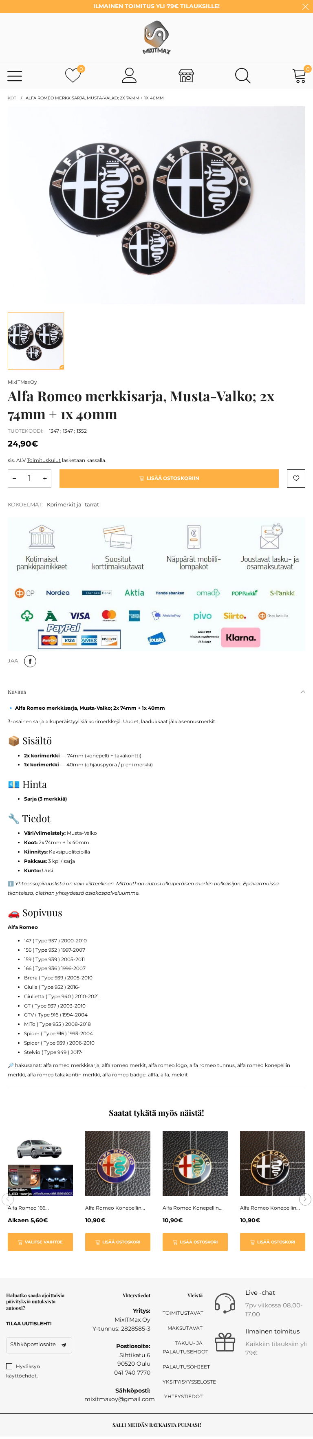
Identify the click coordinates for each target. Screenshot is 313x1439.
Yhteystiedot (183, 1396)
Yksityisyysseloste (183, 1382)
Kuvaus (17, 691)
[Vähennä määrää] (14, 478)
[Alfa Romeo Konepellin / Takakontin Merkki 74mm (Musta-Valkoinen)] (272, 1163)
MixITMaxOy (22, 382)
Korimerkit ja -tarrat (73, 504)
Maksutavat (185, 1328)
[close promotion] (305, 6)
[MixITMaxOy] (156, 37)
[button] (8, 1199)
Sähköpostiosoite (33, 1344)
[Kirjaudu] (129, 75)
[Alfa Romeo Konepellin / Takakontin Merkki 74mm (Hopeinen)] (117, 1163)
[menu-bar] (15, 75)
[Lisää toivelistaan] (296, 478)
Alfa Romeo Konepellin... (115, 1208)
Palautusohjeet (183, 1367)
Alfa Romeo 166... (28, 1208)
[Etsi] (242, 75)
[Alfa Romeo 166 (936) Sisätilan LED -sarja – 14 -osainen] (40, 1163)
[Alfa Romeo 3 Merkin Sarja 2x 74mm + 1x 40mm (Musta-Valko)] (156, 205)
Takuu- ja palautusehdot (183, 1347)
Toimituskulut (44, 460)
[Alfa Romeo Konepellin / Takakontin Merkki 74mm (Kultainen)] (195, 1163)
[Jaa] (30, 661)
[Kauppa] (186, 75)
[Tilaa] (63, 1345)
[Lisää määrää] (45, 478)
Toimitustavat (183, 1313)
